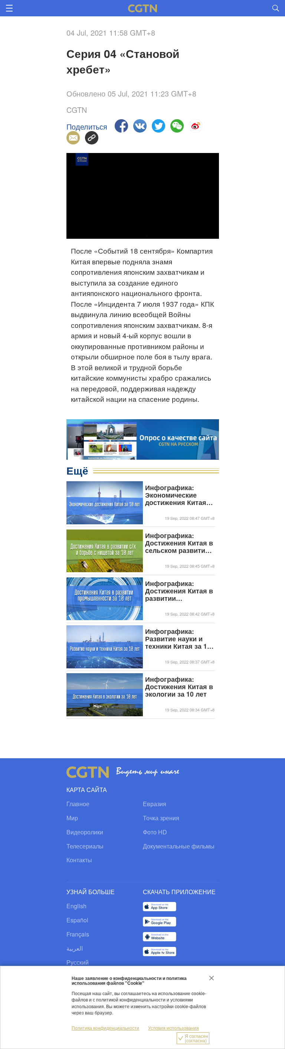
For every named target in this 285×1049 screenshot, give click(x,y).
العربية (74, 948)
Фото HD (155, 832)
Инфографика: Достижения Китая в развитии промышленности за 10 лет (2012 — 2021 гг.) (179, 591)
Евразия (154, 803)
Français (77, 934)
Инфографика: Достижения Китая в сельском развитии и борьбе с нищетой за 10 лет (179, 543)
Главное (77, 803)
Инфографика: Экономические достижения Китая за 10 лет (175, 495)
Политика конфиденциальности (105, 1027)
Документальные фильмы (178, 846)
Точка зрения (161, 818)
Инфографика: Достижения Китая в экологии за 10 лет (179, 686)
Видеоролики (84, 832)
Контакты (79, 860)
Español (77, 920)
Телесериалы (85, 846)
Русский (77, 962)
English (76, 906)
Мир (72, 818)
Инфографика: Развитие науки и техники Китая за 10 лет (178, 639)
